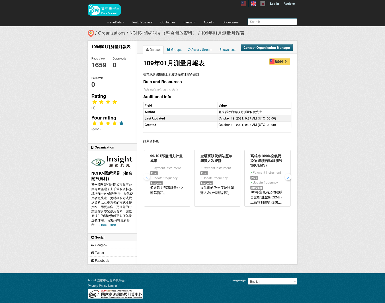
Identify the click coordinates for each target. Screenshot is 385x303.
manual (188, 22)
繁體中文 (281, 61)
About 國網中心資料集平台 (106, 280)
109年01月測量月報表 (222, 32)
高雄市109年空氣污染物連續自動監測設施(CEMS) (266, 160)
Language (238, 280)
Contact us (168, 22)
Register (289, 3)
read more (108, 224)
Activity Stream (201, 49)
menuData (114, 22)
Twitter (99, 252)
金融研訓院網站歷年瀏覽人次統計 (216, 158)
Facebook (101, 260)
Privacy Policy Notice (102, 285)
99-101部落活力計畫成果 (166, 158)
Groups (176, 49)
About (208, 22)
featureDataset (142, 22)
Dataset (155, 49)
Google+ (100, 245)
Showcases (231, 22)
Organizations (111, 32)
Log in (274, 3)
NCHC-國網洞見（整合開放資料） (163, 32)
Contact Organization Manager (267, 47)
